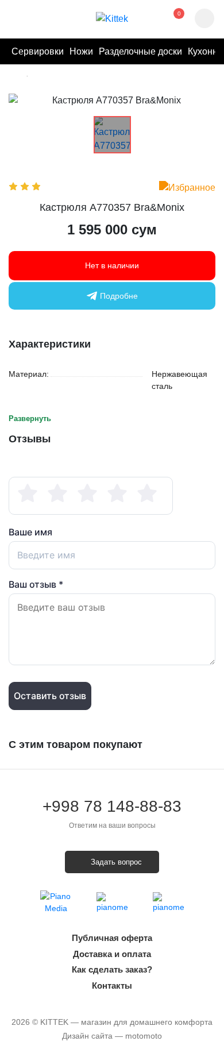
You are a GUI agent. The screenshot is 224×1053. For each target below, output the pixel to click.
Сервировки (37, 51)
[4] (117, 493)
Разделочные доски (140, 51)
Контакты (112, 985)
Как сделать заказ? (112, 969)
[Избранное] (187, 187)
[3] (87, 493)
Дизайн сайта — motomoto (112, 1035)
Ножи (81, 51)
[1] (27, 493)
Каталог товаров (17, 19)
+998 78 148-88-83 (112, 814)
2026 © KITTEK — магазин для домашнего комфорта (112, 1022)
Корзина (170, 19)
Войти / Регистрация (35, 19)
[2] (57, 493)
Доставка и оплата (112, 954)
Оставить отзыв (50, 695)
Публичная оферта (112, 938)
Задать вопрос (116, 862)
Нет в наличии (112, 265)
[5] (147, 493)
